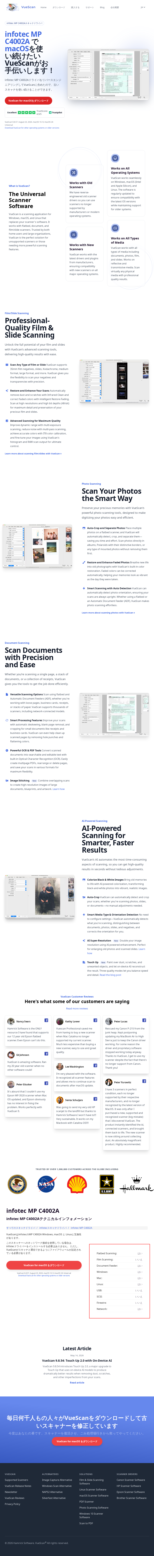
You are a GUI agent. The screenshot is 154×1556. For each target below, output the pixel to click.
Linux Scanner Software (92, 1489)
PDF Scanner (86, 1501)
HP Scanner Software (129, 1486)
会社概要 (115, 7)
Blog (102, 7)
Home (43, 7)
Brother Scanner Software (131, 1498)
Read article (77, 1382)
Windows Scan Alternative (57, 1486)
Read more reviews (77, 1008)
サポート (90, 7)
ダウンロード (58, 7)
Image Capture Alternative (57, 1480)
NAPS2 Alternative (52, 1492)
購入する (75, 7)
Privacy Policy (12, 1504)
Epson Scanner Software (131, 1492)
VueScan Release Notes (18, 1486)
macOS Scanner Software (93, 1495)
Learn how (59, 789)
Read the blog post (110, 975)
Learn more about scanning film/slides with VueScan (33, 453)
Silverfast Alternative (54, 1498)
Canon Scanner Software (131, 1480)
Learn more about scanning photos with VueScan (108, 612)
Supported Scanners (16, 1480)
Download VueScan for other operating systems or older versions (32, 128)
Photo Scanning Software (93, 1507)
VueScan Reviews (14, 1498)
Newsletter (11, 1492)
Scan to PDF (86, 1523)
